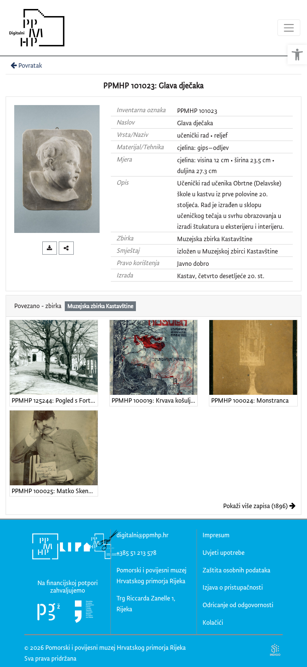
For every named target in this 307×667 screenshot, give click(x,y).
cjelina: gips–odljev (203, 147)
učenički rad (193, 135)
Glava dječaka (195, 123)
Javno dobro (193, 263)
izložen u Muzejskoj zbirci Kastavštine (227, 251)
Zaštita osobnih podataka (236, 570)
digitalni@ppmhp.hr (142, 535)
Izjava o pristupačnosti (233, 587)
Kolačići (213, 622)
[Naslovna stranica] (34, 27)
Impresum (216, 535)
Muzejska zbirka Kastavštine (214, 238)
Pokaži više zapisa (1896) (255, 505)
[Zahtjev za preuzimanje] (49, 248)
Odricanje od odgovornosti (238, 604)
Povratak (30, 65)
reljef (221, 135)
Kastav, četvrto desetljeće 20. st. (220, 275)
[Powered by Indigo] (275, 649)
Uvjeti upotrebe (223, 552)
